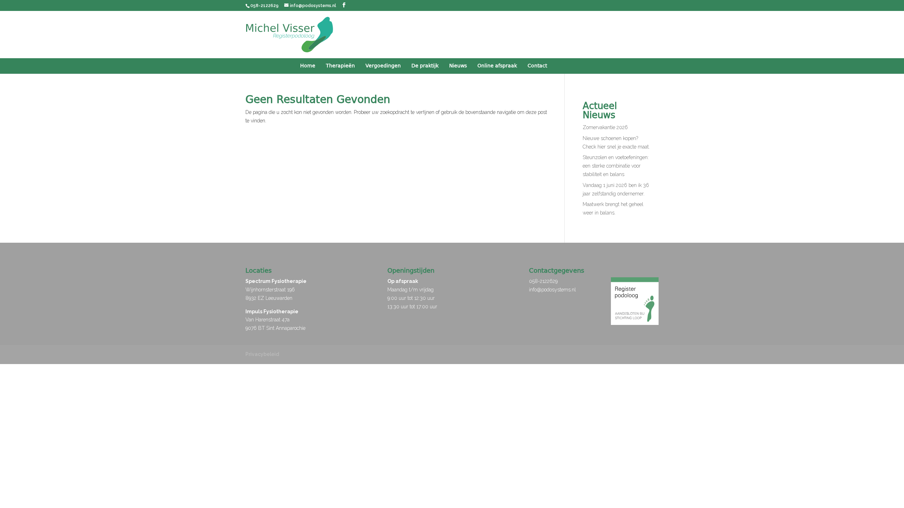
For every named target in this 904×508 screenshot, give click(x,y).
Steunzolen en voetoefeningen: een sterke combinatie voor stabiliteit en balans (616, 166)
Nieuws (458, 66)
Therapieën (340, 66)
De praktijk (425, 66)
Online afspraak (497, 66)
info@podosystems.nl (552, 289)
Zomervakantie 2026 (605, 127)
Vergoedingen (383, 66)
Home (307, 66)
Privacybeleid (262, 354)
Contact (537, 66)
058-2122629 (543, 281)
